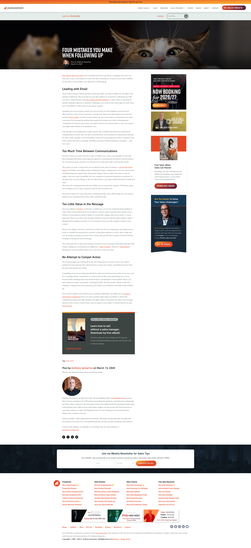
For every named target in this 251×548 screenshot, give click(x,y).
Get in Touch (163, 244)
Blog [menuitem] (81, 527)
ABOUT (206, 8)
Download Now (73, 349)
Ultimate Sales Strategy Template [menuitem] (105, 498)
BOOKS (198, 8)
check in (80, 209)
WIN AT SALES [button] (143, 8)
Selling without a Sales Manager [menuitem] (169, 488)
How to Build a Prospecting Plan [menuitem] (72, 491)
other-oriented (104, 247)
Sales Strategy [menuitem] (99, 482)
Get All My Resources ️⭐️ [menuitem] (166, 485)
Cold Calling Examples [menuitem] (133, 501)
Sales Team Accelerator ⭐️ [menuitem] (135, 485)
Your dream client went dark (72, 76)
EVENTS (190, 8)
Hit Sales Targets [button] (233, 7)
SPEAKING (164, 8)
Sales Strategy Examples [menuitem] (102, 488)
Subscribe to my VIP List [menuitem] (166, 504)
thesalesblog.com (118, 398)
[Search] (186, 16)
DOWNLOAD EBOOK (166, 186)
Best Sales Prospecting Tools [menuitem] (71, 495)
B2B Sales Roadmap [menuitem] (133, 491)
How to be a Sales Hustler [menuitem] (166, 501)
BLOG (155, 8)
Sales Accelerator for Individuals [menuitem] (137, 488)
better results (74, 117)
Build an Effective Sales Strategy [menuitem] (105, 495)
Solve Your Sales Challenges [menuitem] (103, 504)
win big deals (67, 306)
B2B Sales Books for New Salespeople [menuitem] (106, 491)
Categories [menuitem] (160, 16)
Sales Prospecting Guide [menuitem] (134, 498)
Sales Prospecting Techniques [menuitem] (71, 504)
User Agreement (101, 533)
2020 (72, 361)
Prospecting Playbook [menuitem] (69, 488)
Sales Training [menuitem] (131, 482)
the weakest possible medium (97, 100)
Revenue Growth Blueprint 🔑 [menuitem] (104, 485)
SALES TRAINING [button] (177, 8)
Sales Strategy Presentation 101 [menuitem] (104, 501)
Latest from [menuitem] (71, 16)
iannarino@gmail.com (70, 430)
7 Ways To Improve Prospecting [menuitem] (72, 498)
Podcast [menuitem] (108, 527)
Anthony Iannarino (84, 62)
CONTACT (215, 8)
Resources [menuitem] (118, 527)
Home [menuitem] (64, 527)
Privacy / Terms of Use (121, 539)
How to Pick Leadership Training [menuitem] (136, 504)
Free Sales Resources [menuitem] (166, 482)
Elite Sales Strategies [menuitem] (165, 495)
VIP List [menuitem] (89, 527)
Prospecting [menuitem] (66, 482)
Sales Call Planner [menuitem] (164, 491)
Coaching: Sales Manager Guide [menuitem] (168, 498)
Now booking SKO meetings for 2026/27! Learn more (125, 2)
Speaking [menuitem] (98, 527)
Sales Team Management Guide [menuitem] (136, 495)
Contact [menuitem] (128, 527)
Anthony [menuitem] (73, 527)
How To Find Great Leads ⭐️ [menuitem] (71, 501)
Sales (68, 361)
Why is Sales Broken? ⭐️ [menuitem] (70, 485)
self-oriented (124, 247)
